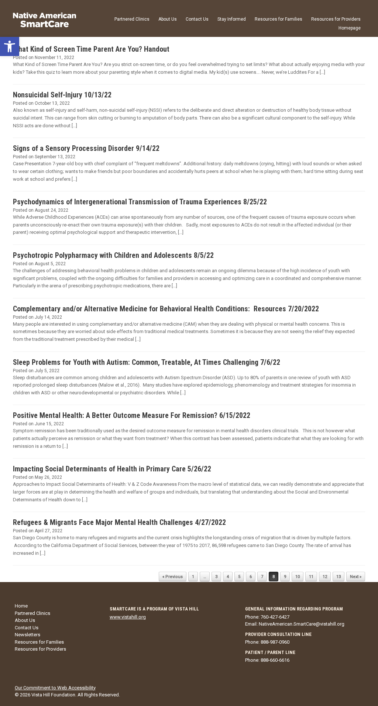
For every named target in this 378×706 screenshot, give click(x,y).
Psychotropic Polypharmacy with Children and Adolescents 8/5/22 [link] (113, 255)
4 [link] (228, 576)
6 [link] (251, 576)
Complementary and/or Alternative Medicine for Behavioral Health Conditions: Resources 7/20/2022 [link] (166, 308)
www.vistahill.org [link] (128, 617)
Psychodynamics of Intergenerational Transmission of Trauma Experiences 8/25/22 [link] (140, 201)
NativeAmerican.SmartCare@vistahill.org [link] (301, 624)
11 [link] (311, 576)
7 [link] (262, 576)
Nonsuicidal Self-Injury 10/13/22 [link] (62, 94)
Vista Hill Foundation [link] (53, 695)
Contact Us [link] (197, 19)
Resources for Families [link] (278, 19)
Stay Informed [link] (231, 19)
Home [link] (21, 606)
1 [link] (193, 576)
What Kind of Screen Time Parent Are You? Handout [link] (91, 49)
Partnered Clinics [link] (132, 19)
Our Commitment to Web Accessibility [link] (55, 688)
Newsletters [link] (27, 634)
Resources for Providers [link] (336, 19)
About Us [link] (167, 19)
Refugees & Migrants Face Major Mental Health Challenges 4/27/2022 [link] (119, 522)
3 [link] (216, 576)
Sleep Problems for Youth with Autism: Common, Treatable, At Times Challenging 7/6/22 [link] (146, 362)
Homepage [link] (350, 28)
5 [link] (239, 576)
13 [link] (338, 576)
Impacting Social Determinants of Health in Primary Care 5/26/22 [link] (112, 468)
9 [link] (285, 576)
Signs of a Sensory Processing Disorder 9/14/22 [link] (86, 148)
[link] (9, 46)
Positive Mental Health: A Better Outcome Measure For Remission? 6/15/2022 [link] (131, 415)
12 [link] (325, 576)
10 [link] (297, 576)
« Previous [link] (172, 576)
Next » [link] (355, 576)
